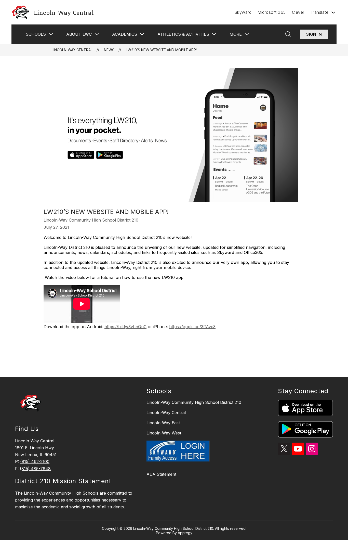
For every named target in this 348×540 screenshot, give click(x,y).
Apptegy (185, 533)
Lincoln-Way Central (72, 50)
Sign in (314, 34)
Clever (298, 12)
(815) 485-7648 (35, 468)
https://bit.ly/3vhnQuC (125, 326)
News (109, 50)
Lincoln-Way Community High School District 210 (193, 402)
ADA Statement (161, 474)
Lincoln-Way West (163, 432)
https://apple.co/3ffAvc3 (192, 326)
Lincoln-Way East (163, 422)
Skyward (243, 12)
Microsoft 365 (272, 12)
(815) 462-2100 (34, 461)
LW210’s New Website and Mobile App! (161, 50)
